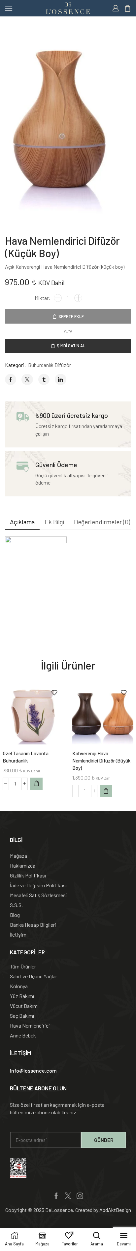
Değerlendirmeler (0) (102, 522)
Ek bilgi (54, 522)
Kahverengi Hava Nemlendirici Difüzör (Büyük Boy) (101, 760)
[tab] (22, 521)
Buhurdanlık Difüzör (49, 365)
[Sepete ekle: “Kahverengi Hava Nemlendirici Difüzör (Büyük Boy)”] (106, 791)
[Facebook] (56, 1196)
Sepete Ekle (71, 316)
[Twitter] (68, 1196)
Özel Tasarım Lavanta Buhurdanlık (26, 756)
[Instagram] (80, 1196)
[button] (33, 1071)
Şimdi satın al (71, 345)
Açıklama (22, 522)
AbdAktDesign (115, 1210)
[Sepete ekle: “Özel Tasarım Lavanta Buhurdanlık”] (36, 784)
